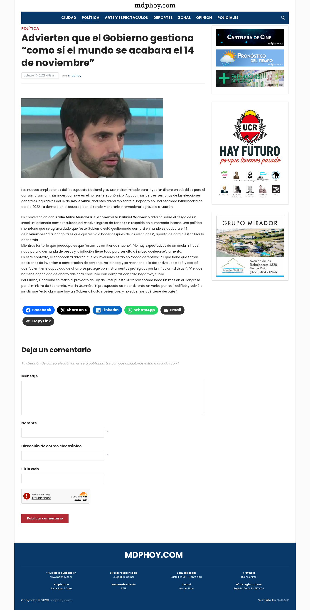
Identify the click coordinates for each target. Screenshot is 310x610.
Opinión (204, 17)
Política (90, 17)
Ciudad (68, 17)
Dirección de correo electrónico (51, 446)
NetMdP (283, 600)
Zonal (184, 17)
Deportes (163, 17)
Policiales (228, 17)
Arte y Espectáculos (126, 17)
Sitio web (30, 469)
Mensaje (29, 376)
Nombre (29, 423)
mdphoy (74, 75)
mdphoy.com (154, 555)
